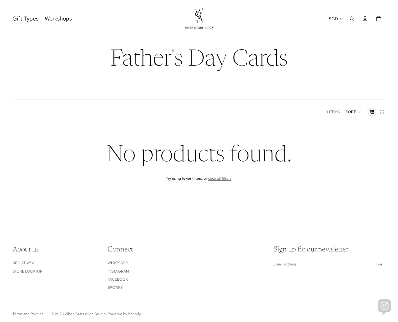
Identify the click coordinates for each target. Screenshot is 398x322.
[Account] (365, 18)
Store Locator (27, 271)
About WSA (23, 262)
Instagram (118, 271)
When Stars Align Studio (85, 313)
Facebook (118, 279)
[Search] (352, 18)
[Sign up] (380, 264)
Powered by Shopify (124, 313)
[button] (353, 112)
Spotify (115, 287)
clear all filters (219, 178)
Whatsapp (118, 262)
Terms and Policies (27, 313)
